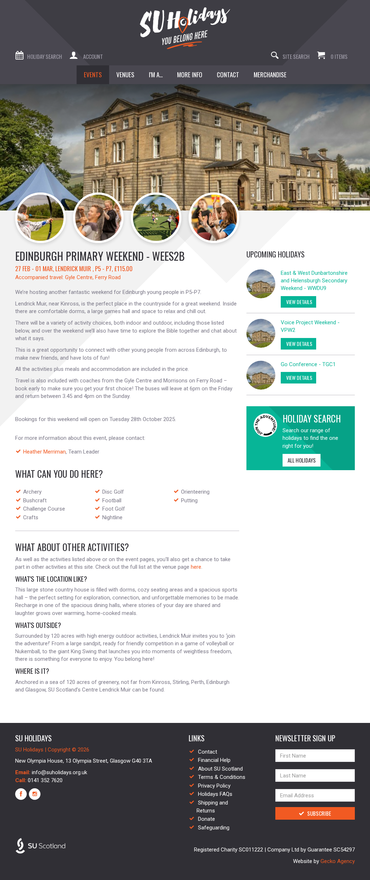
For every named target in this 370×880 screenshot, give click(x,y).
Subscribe (319, 813)
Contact (207, 752)
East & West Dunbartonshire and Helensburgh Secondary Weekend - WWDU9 (314, 281)
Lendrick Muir (73, 268)
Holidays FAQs (215, 794)
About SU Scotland (220, 769)
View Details (298, 301)
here (196, 567)
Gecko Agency (337, 861)
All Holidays (302, 460)
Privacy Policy (214, 786)
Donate (206, 819)
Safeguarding (213, 827)
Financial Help (214, 760)
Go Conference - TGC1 (308, 364)
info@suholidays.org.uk (59, 772)
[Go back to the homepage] (185, 28)
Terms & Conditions (221, 777)
